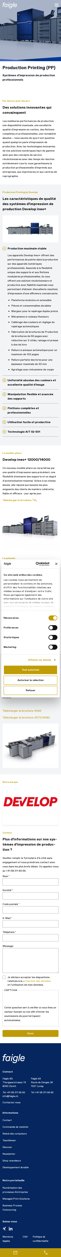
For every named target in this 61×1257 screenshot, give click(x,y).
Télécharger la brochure (17, 500)
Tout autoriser (30, 670)
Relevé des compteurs (15, 1133)
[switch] (52, 627)
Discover (7, 1147)
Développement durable (16, 1167)
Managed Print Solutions (16, 1199)
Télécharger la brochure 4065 (22, 711)
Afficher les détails (39, 660)
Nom (5, 876)
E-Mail (6, 918)
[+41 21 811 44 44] (46, 1252)
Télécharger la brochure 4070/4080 (26, 717)
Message (8, 946)
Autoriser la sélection (31, 680)
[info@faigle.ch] (15, 1252)
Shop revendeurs (12, 1160)
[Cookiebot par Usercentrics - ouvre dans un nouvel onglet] (37, 564)
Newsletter (9, 1154)
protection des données (37, 981)
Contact (7, 1120)
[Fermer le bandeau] (56, 564)
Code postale (10, 904)
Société (7, 890)
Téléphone (9, 932)
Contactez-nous (11, 1102)
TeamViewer (9, 1140)
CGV (25, 1236)
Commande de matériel (15, 1127)
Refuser (30, 690)
